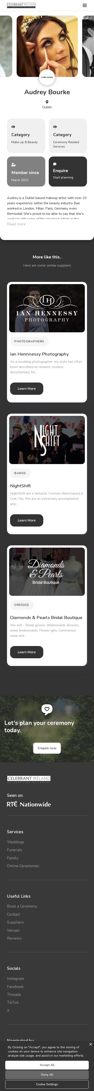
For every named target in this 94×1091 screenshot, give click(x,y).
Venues (13, 930)
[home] (21, 5)
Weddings (15, 842)
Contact (13, 914)
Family (12, 858)
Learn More (27, 388)
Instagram (15, 978)
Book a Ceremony (22, 906)
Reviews (14, 938)
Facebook (15, 986)
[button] (84, 5)
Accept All (47, 1065)
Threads (14, 994)
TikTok (13, 1002)
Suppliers (15, 922)
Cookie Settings (47, 1084)
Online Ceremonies (23, 866)
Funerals (14, 850)
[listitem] (47, 46)
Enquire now (47, 748)
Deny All (47, 1075)
